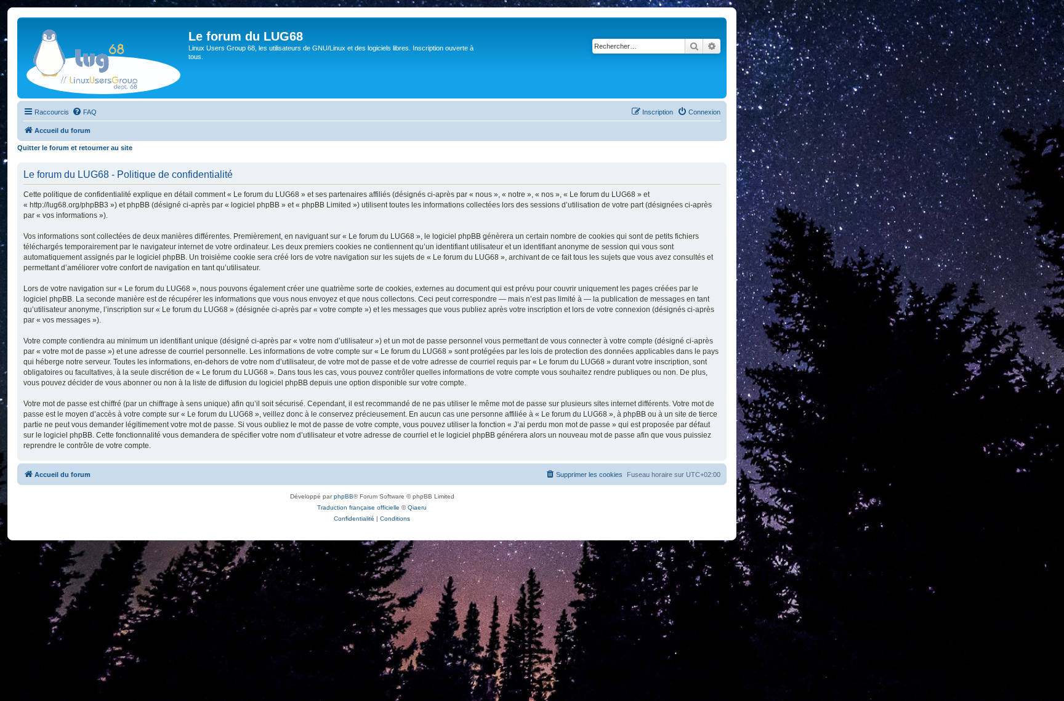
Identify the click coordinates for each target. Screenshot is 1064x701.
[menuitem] (84, 112)
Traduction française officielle (358, 507)
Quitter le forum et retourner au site (74, 147)
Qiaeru (417, 507)
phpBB (343, 496)
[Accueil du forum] (104, 57)
